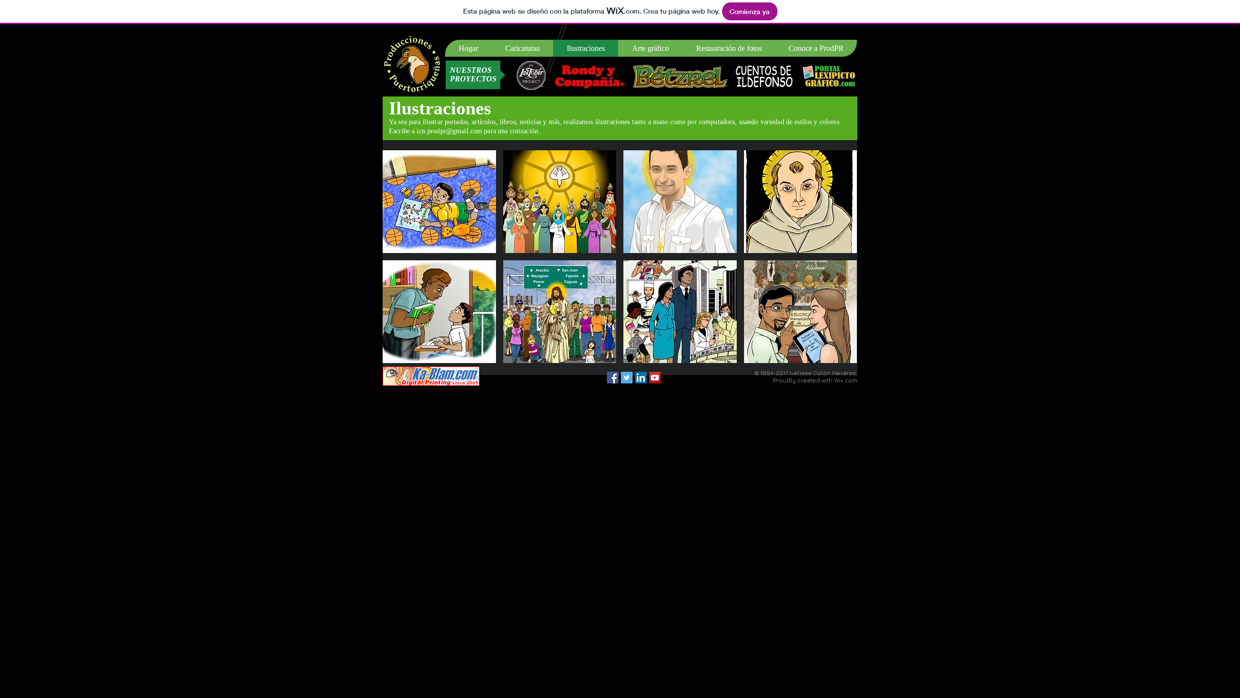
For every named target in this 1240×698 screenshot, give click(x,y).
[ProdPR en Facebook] (613, 377)
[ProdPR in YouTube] (655, 377)
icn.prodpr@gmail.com (449, 131)
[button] (439, 201)
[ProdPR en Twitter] (627, 377)
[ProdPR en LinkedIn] (641, 377)
